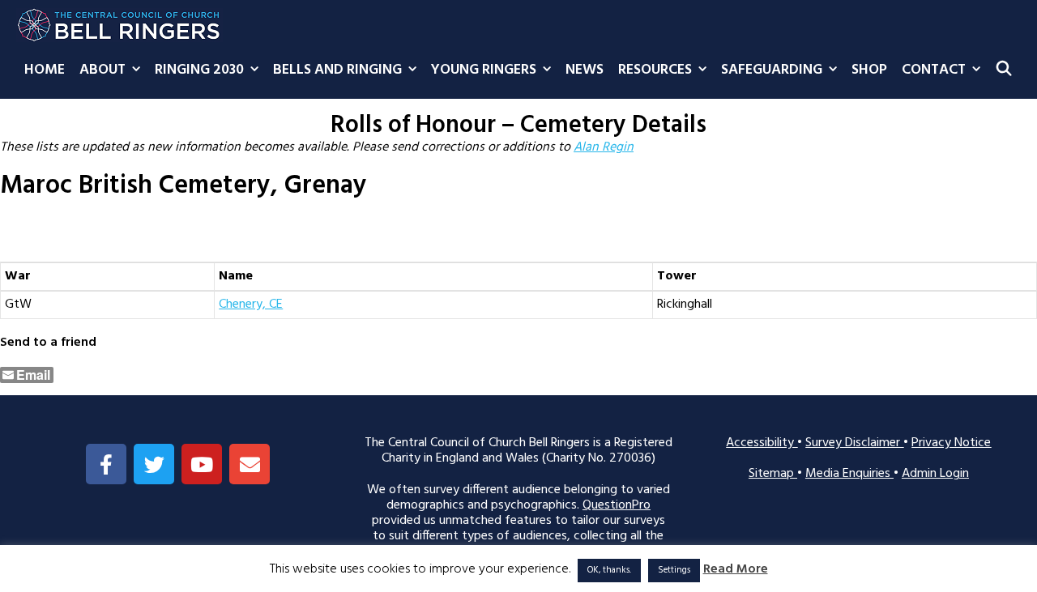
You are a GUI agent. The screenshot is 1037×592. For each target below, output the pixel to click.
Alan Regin (604, 147)
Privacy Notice (951, 443)
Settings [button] (674, 570)
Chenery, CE (251, 304)
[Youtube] (201, 464)
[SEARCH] (1004, 70)
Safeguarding (771, 70)
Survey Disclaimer (854, 443)
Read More (735, 569)
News (584, 70)
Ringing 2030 (199, 70)
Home (44, 70)
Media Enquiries (849, 473)
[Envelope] (249, 464)
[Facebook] (106, 464)
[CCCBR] (119, 21)
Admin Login (935, 473)
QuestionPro (617, 505)
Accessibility (761, 443)
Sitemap (773, 473)
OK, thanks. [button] (609, 570)
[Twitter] (154, 464)
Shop (869, 70)
